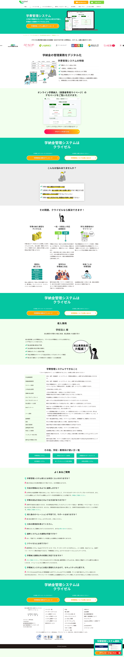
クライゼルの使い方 (46, 6)
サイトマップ (87, 618)
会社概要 (86, 612)
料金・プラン (82, 6)
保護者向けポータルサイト (87, 455)
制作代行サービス (50, 623)
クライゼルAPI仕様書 (70, 623)
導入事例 (73, 6)
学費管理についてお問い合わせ (81, 158)
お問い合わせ (98, 2)
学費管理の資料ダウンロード (43, 158)
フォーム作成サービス (51, 616)
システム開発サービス (51, 621)
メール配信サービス (50, 614)
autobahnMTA (87, 625)
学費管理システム (39, 455)
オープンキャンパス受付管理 (63, 461)
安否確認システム (39, 461)
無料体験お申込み (82, 2)
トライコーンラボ (88, 628)
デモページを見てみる (62, 132)
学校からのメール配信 (63, 455)
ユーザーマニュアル (70, 621)
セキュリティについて (70, 616)
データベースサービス (51, 612)
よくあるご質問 (90, 6)
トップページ (26, 35)
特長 (25, 6)
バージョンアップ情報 (70, 625)
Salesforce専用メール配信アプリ (92, 622)
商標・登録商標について (90, 616)
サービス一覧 (36, 6)
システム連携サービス (51, 618)
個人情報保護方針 (88, 614)
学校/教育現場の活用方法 (45, 35)
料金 (66, 609)
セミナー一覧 (68, 630)
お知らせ (86, 609)
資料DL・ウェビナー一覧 (60, 6)
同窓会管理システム (87, 461)
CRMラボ (99, 6)
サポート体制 (68, 628)
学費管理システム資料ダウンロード (42, 26)
